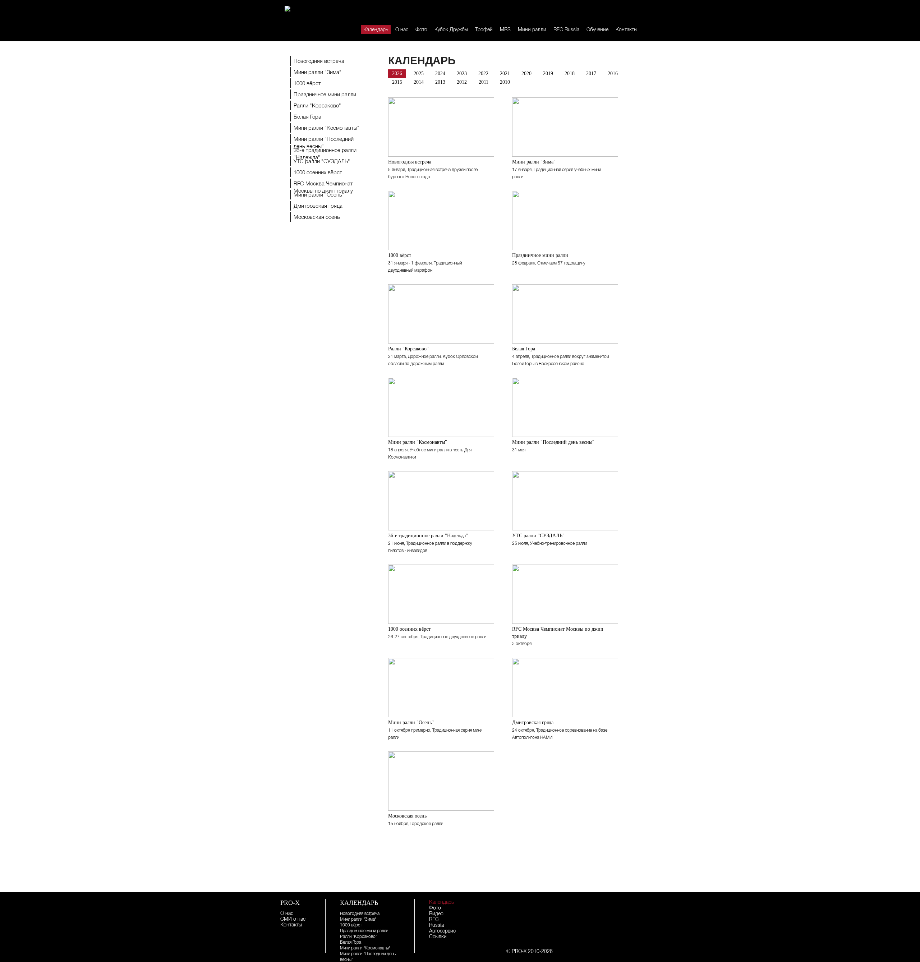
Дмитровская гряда (318, 206)
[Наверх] (665, 875)
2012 (462, 82)
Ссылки (438, 936)
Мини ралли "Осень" (319, 195)
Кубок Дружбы (451, 29)
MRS (505, 29)
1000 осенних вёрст (318, 172)
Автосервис (442, 931)
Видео (436, 913)
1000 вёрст (307, 83)
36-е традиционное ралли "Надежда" (325, 151)
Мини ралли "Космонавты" (326, 128)
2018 (570, 73)
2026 (397, 73)
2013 (440, 82)
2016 (613, 73)
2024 (440, 73)
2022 (483, 73)
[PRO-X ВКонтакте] (613, 11)
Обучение (597, 29)
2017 (591, 73)
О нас (401, 29)
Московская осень (317, 217)
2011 (483, 82)
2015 (397, 82)
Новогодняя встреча (319, 61)
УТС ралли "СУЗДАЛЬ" (322, 161)
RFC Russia (566, 29)
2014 (419, 82)
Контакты (626, 29)
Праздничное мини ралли (325, 94)
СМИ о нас (292, 919)
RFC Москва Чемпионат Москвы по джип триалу (323, 184)
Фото (421, 29)
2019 (548, 73)
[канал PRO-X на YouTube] (622, 11)
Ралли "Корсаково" (317, 105)
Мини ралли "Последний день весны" (324, 140)
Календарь (375, 29)
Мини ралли (532, 29)
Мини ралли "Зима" (317, 72)
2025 (419, 73)
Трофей (484, 29)
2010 (505, 82)
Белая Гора (307, 117)
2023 (462, 73)
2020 (526, 73)
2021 (505, 73)
